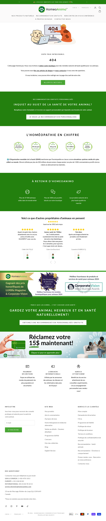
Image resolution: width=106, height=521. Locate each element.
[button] (51, 262)
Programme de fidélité (86, 423)
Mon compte (82, 411)
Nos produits (49, 411)
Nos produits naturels (23, 16)
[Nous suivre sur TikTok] (27, 506)
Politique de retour (84, 426)
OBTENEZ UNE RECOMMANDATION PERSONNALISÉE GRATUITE (53, 322)
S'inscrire (13, 430)
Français (85, 7)
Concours (48, 439)
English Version (50, 451)
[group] (53, 345)
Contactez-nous (62, 19)
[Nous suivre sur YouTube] (22, 506)
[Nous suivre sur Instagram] (11, 506)
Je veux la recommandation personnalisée (53, 117)
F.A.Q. (80, 419)
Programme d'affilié (52, 435)
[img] (53, 221)
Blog (46, 447)
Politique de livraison (85, 430)
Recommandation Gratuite (49, 16)
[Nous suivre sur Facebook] (6, 506)
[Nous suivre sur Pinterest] (17, 506)
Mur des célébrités (51, 443)
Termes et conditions (85, 434)
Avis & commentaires (52, 415)
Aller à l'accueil (53, 82)
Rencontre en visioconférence (79, 16)
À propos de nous (43, 19)
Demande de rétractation (87, 415)
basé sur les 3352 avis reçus (53, 224)
